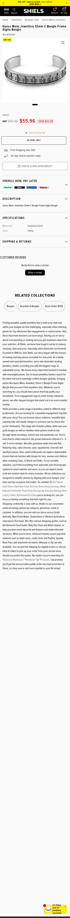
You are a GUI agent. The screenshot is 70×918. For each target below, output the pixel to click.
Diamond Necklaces (13, 559)
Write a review (35, 272)
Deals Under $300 (54, 306)
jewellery (16, 19)
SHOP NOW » (35, 4)
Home (5, 19)
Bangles (10, 306)
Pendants (44, 559)
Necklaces (30, 559)
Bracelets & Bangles (29, 306)
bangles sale (32, 19)
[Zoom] (62, 42)
